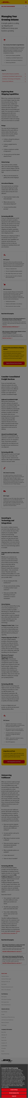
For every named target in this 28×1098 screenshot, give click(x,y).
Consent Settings (14, 1089)
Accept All (14, 1096)
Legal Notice (6, 1087)
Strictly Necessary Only (14, 1093)
